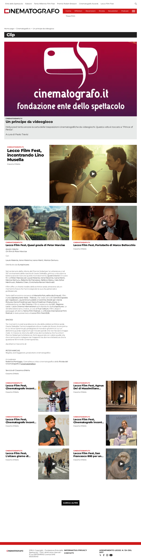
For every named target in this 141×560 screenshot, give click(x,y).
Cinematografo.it (28, 364)
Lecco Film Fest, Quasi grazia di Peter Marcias (35, 245)
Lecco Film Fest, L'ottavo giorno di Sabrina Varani (17, 456)
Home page (9, 29)
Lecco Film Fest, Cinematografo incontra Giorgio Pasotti (21, 422)
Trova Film (70, 16)
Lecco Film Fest (107, 4)
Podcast (124, 11)
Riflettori (78, 11)
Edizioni (28, 4)
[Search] (136, 4)
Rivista (102, 11)
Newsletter (113, 11)
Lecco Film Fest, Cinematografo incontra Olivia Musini (21, 388)
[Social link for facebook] (104, 555)
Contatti (69, 553)
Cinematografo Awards (88, 4)
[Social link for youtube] (111, 555)
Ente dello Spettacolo (14, 4)
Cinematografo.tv (23, 29)
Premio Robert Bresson (67, 4)
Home (68, 11)
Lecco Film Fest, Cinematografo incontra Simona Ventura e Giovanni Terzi (89, 424)
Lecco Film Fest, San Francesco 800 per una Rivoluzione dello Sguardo (88, 458)
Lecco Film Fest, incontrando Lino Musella (25, 155)
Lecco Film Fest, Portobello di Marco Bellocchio (104, 245)
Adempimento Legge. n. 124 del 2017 (115, 551)
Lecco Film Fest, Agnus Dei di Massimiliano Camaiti (88, 388)
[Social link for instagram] (107, 555)
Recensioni (91, 11)
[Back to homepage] (15, 551)
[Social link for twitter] (100, 555)
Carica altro (70, 503)
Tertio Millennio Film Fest (44, 4)
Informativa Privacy (75, 550)
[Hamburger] (133, 11)
